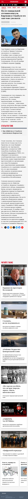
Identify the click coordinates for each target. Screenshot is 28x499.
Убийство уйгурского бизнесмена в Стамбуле (11, 24)
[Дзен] (14, 227)
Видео (14, 7)
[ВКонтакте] (8, 227)
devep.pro (21, 497)
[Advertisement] (14, 246)
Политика (13, 22)
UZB (12, 5)
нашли (21, 219)
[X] (5, 227)
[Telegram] (17, 227)
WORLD (15, 5)
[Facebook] (19, 227)
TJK (7, 5)
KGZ (5, 5)
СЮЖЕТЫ (23, 7)
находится (11, 153)
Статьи (9, 7)
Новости (4, 7)
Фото (18, 7)
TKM (10, 5)
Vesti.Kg (18, 63)
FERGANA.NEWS (14, 2)
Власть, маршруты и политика (8, 463)
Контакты (4, 493)
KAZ (2, 5)
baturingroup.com (8, 497)
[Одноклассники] (11, 227)
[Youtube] (22, 227)
